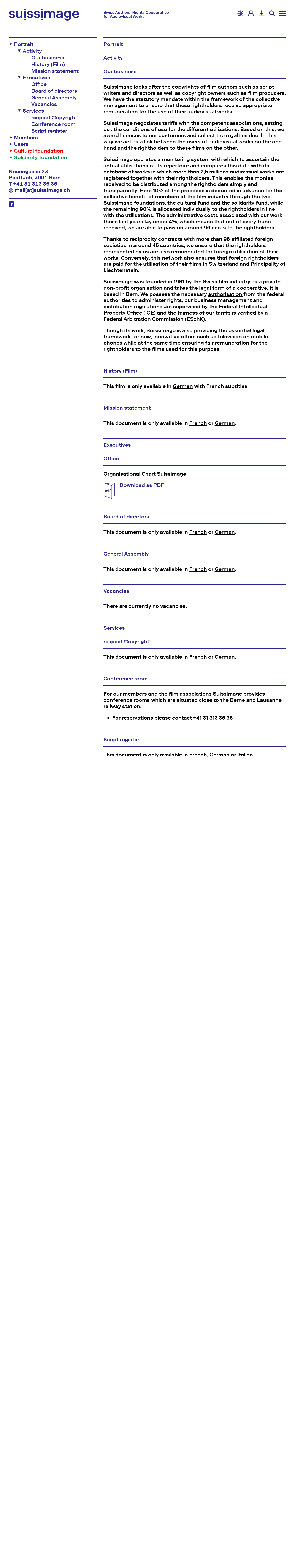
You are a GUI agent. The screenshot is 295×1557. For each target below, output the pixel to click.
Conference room (53, 124)
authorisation (225, 294)
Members (26, 138)
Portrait (23, 44)
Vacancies (44, 104)
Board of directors (54, 91)
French (198, 423)
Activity (32, 51)
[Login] (251, 13)
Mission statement (55, 71)
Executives (36, 78)
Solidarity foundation (40, 157)
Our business (47, 58)
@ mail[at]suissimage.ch (39, 190)
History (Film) (48, 64)
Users (21, 144)
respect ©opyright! (55, 117)
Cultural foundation (38, 151)
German (183, 386)
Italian (245, 754)
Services (33, 111)
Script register (49, 131)
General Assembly (54, 98)
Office (39, 84)
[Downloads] (261, 13)
